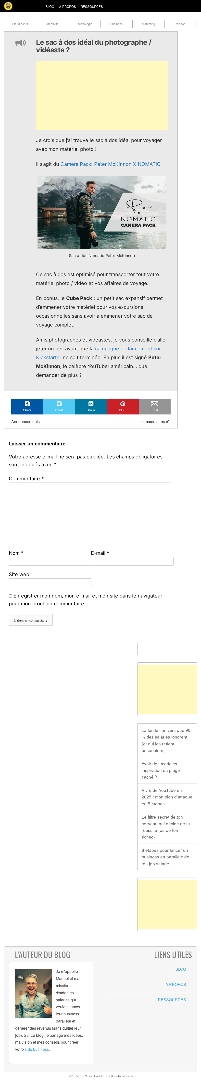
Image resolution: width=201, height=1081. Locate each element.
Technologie (84, 24)
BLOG (181, 969)
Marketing (148, 24)
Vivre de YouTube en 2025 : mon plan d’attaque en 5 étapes (167, 796)
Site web (19, 574)
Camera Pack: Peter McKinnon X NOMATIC (111, 164)
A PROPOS (175, 984)
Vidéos (180, 24)
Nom (16, 553)
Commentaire (26, 479)
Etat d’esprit (20, 24)
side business (37, 1049)
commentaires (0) (155, 421)
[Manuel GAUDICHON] (8, 6)
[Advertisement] (102, 95)
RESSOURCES (172, 999)
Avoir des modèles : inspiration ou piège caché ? (161, 770)
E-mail (100, 553)
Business (116, 24)
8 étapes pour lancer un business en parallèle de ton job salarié (165, 856)
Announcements (25, 421)
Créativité (52, 24)
